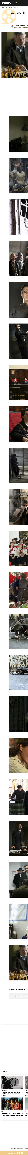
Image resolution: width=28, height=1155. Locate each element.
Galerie (10, 7)
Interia (2, 7)
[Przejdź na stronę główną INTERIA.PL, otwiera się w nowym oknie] (6, 3)
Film (6, 7)
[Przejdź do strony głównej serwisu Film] (14, 3)
